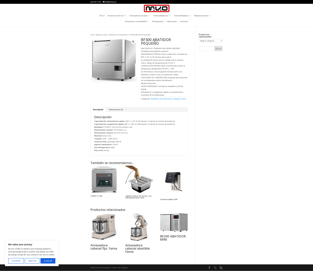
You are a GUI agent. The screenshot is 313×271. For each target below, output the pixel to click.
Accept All (48, 261)
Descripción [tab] (98, 109)
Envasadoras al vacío (139, 16)
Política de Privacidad (99, 267)
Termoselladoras (181, 16)
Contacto (184, 22)
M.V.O (102, 16)
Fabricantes (172, 22)
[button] (133, 42)
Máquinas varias (201, 16)
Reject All (32, 261)
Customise (16, 261)
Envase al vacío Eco (116, 16)
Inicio (92, 35)
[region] (32, 253)
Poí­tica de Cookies (119, 267)
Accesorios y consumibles (135, 22)
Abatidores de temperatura (119, 35)
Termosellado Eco (160, 16)
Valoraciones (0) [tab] (116, 109)
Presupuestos (158, 22)
